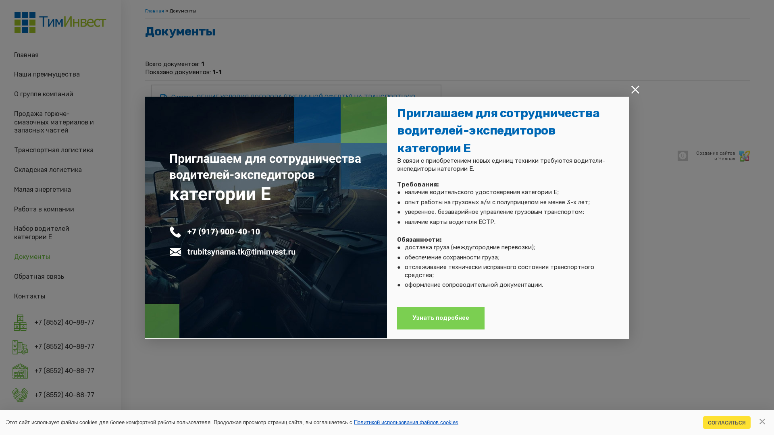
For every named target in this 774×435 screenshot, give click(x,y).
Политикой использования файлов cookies (406, 422)
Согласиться (727, 422)
